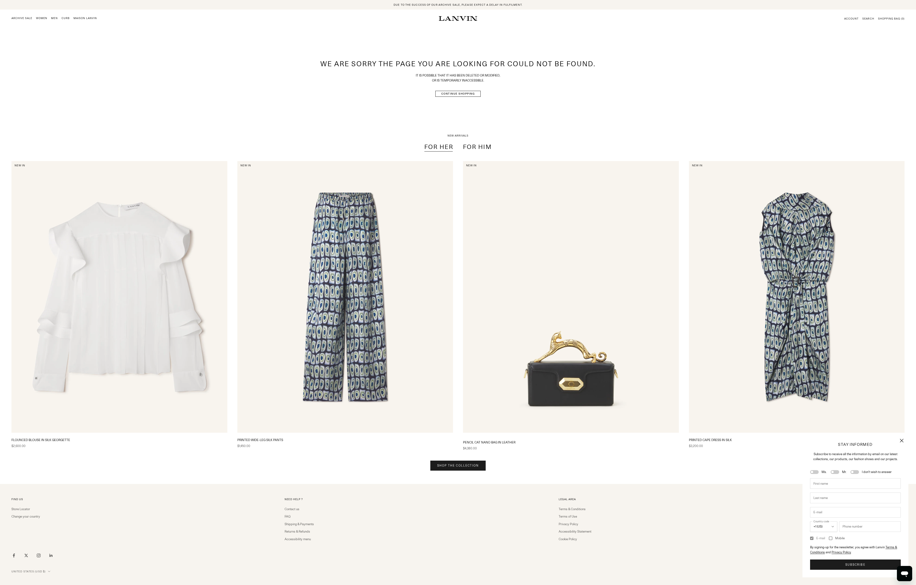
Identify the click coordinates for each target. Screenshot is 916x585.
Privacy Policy (841, 552)
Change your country (25, 516)
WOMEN (41, 18)
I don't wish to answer (877, 472)
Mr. (844, 472)
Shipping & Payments (299, 524)
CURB (66, 18)
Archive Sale (21, 18)
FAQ (288, 516)
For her (438, 146)
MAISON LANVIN (85, 18)
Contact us (292, 509)
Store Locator (20, 509)
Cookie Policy (568, 539)
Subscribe (855, 564)
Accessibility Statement (575, 531)
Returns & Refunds (297, 531)
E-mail (820, 538)
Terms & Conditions (572, 509)
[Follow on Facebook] (13, 555)
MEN (54, 18)
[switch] (814, 472)
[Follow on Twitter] (26, 555)
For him (477, 146)
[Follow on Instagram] (38, 555)
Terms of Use (568, 516)
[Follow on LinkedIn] (51, 555)
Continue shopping (458, 93)
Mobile (840, 538)
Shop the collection (458, 465)
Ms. (824, 472)
